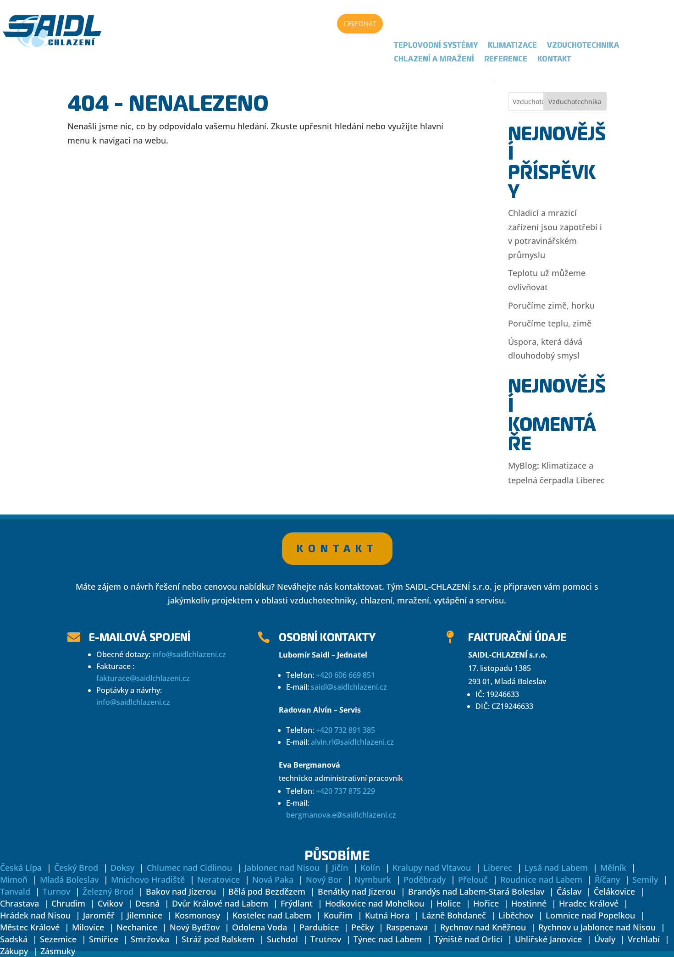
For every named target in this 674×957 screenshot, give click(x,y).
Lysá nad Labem (556, 867)
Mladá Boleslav (69, 879)
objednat (360, 23)
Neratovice (218, 879)
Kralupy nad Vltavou (431, 867)
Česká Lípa (21, 867)
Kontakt (554, 59)
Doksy (122, 867)
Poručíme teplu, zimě (549, 323)
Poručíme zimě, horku (551, 305)
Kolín (370, 867)
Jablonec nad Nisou (282, 867)
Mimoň (14, 879)
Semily (645, 879)
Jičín (340, 867)
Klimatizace (512, 46)
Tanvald (15, 891)
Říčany (607, 879)
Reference (505, 59)
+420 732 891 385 (345, 730)
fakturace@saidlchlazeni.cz (143, 678)
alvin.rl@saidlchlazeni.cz (352, 742)
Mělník (613, 867)
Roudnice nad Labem (541, 879)
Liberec (497, 867)
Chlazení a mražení (434, 59)
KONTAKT (337, 548)
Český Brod (76, 867)
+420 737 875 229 (345, 791)
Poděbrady (424, 879)
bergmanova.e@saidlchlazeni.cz (341, 815)
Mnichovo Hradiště (148, 879)
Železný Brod (108, 891)
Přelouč (473, 879)
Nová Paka (272, 879)
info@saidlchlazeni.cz (189, 654)
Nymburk (372, 879)
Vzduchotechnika (583, 46)
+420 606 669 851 (345, 675)
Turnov (56, 891)
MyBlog (522, 465)
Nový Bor (324, 879)
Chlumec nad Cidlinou (189, 867)
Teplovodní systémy (436, 46)
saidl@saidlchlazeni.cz (349, 687)
